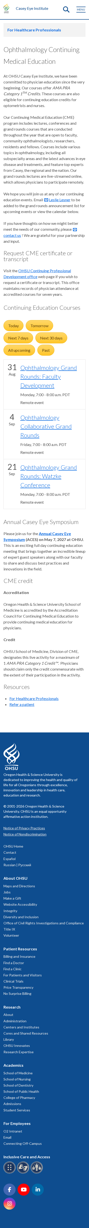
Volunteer (11, 935)
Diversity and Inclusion (21, 917)
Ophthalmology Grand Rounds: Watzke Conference (48, 476)
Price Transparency (18, 987)
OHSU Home (13, 846)
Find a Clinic (12, 969)
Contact (9, 852)
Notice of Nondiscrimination (24, 834)
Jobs (7, 892)
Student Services (16, 1110)
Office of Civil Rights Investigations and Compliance (43, 923)
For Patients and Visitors (22, 975)
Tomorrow (39, 325)
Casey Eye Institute (32, 8)
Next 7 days (18, 338)
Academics (13, 1065)
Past (46, 350)
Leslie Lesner (59, 199)
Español (9, 859)
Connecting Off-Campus (22, 1143)
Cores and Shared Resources (25, 1033)
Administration (14, 1021)
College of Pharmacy (19, 1097)
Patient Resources (20, 948)
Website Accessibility (20, 904)
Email (7, 1137)
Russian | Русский (17, 865)
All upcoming (19, 350)
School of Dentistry (18, 1085)
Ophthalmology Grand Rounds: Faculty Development (48, 376)
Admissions (12, 1104)
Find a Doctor (13, 963)
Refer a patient (21, 704)
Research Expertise (18, 1052)
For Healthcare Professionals (34, 29)
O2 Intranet (12, 1131)
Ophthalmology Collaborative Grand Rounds (46, 426)
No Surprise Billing (17, 993)
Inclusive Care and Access (26, 1156)
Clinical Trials (13, 981)
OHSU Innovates (16, 1045)
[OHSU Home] (7, 8)
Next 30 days (51, 338)
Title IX (9, 929)
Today (13, 325)
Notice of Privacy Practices (24, 828)
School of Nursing (17, 1079)
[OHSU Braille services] (10, 1173)
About (8, 1014)
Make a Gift (12, 898)
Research (12, 1007)
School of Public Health (21, 1091)
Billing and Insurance (19, 956)
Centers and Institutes (21, 1027)
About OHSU (15, 878)
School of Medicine (18, 1073)
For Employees (17, 1123)
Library (8, 1039)
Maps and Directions (19, 886)
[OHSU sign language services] (24, 1173)
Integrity (10, 911)
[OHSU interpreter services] (37, 1173)
